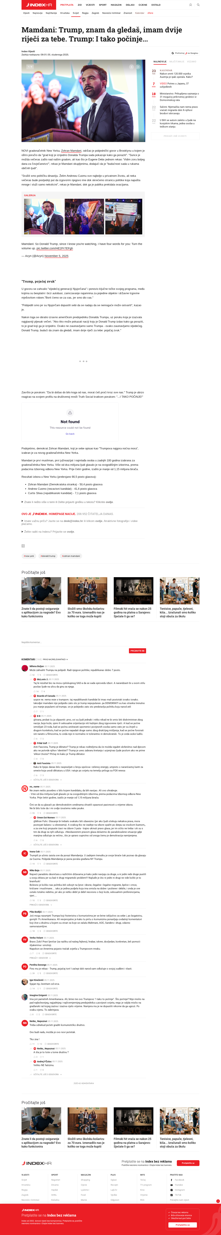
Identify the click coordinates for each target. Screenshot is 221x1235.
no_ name (34, 786)
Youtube (179, 1185)
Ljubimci (85, 1190)
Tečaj (143, 1180)
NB (25, 872)
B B (38, 716)
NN (25, 1023)
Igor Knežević (37, 980)
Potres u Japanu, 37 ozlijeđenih (174, 85)
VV (24, 939)
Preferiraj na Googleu (186, 53)
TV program (146, 1185)
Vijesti (90, 5)
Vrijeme (144, 1195)
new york (29, 556)
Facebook (179, 1180)
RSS (142, 1200)
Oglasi (130, 5)
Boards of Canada (46, 696)
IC (25, 853)
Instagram (180, 1190)
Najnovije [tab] (160, 62)
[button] (131, 66)
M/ (35, 679)
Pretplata (67, 5)
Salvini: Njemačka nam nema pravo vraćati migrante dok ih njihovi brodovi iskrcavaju (179, 110)
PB (24, 913)
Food (83, 1195)
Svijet (76, 13)
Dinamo (55, 1185)
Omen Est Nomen (46, 817)
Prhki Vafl (42, 743)
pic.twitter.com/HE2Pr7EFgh (55, 248)
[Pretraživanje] (197, 5)
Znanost (128, 13)
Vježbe (114, 1195)
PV (35, 743)
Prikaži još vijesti (175, 136)
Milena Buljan (37, 666)
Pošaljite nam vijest (179, 1200)
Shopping (85, 1180)
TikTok (178, 1195)
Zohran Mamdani (71, 150)
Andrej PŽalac (44, 1061)
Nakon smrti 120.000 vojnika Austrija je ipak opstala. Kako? (176, 73)
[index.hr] (39, 5)
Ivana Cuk (35, 851)
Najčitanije (51, 13)
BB (35, 716)
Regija (85, 13)
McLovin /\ (42, 679)
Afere (150, 13)
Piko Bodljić (36, 912)
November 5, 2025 (56, 256)
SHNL (54, 1195)
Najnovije (38, 13)
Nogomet (55, 1180)
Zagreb (95, 13)
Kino (142, 1190)
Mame (84, 1200)
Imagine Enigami (38, 995)
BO (35, 696)
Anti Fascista (43, 763)
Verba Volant (36, 937)
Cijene (143, 5)
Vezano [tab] (191, 62)
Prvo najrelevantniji (54, 659)
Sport (103, 5)
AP (35, 1061)
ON (35, 817)
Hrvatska (65, 13)
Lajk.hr (114, 1190)
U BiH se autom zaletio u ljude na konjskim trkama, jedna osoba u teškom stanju (178, 123)
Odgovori (115, 1200)
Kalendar (139, 13)
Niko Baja (34, 870)
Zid (80, 5)
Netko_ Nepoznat (38, 1021)
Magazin (86, 1175)
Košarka (55, 1200)
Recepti (114, 1185)
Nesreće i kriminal (111, 13)
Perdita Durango (38, 965)
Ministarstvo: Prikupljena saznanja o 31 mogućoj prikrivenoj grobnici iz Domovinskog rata (179, 97)
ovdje (98, 521)
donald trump (48, 556)
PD (24, 966)
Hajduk (54, 1190)
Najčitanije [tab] (176, 62)
